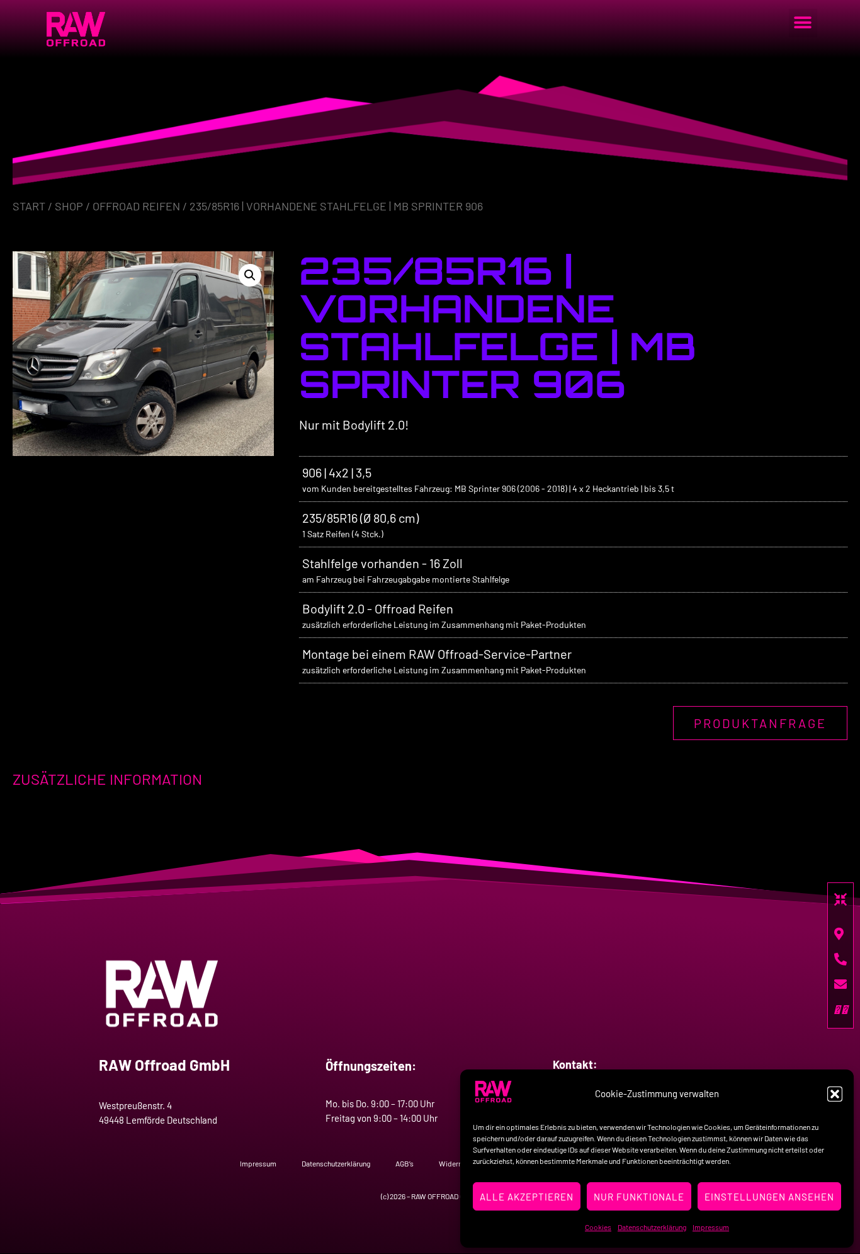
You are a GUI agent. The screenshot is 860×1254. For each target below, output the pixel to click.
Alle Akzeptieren (527, 1196)
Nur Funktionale (639, 1196)
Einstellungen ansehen (769, 1196)
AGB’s (404, 1163)
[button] (835, 1094)
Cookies (598, 1227)
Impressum (711, 1227)
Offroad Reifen (136, 206)
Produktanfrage (760, 723)
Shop (69, 206)
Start (29, 206)
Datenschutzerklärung (652, 1227)
